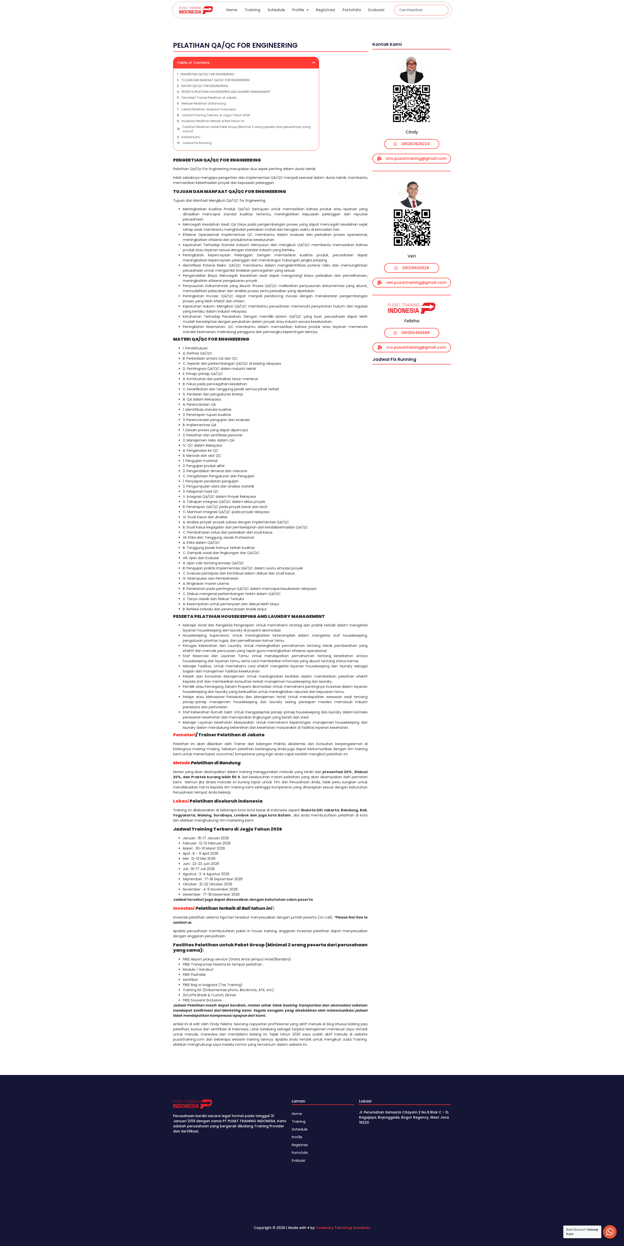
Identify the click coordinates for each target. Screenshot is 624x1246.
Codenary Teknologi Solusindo (343, 1227)
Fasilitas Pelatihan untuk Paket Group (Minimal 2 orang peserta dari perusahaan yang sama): (247, 129)
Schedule (276, 9)
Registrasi (325, 9)
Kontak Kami (191, 137)
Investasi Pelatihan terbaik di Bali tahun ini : (214, 121)
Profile (298, 9)
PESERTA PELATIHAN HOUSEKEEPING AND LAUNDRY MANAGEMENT (226, 92)
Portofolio (351, 9)
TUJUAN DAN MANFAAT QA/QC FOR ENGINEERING (215, 80)
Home (231, 9)
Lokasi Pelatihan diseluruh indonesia (208, 109)
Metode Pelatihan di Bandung (204, 103)
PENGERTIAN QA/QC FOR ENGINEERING (207, 74)
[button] (313, 62)
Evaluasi (376, 9)
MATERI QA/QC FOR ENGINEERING (204, 86)
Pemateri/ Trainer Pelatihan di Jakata (209, 98)
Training (252, 9)
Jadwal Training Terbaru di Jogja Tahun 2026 (216, 115)
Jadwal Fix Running (197, 143)
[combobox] (421, 10)
